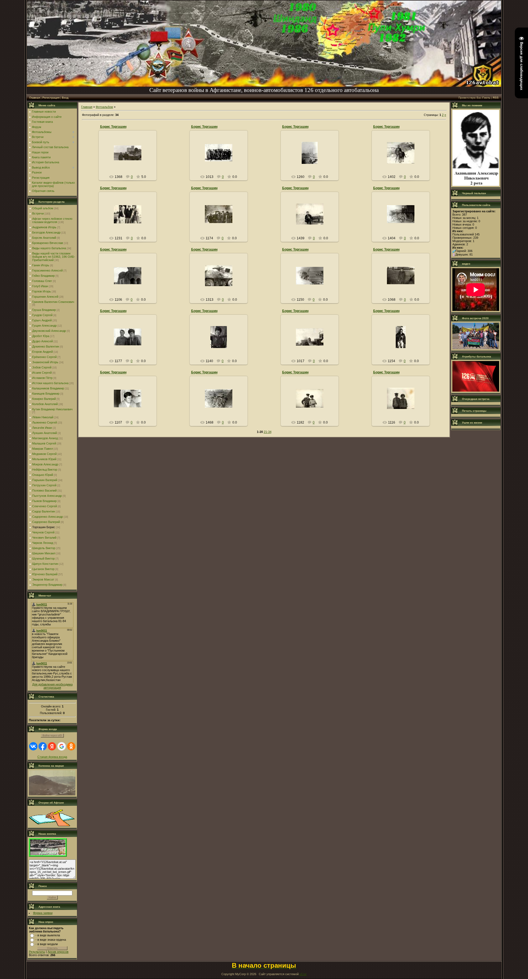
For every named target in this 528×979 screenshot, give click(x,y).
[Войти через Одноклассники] (71, 746)
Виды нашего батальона (49, 248)
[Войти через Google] (61, 746)
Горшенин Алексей (45, 296)
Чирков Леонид (42, 542)
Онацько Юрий (42, 474)
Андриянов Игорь (44, 227)
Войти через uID (52, 735)
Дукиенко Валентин (45, 346)
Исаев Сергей (42, 372)
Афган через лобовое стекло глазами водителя (52, 220)
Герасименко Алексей (47, 270)
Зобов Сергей (41, 367)
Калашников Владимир (48, 388)
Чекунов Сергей (43, 532)
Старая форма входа (52, 756)
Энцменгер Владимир (47, 584)
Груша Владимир (44, 309)
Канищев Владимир (45, 393)
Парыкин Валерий (44, 480)
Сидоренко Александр (47, 516)
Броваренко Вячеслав (47, 243)
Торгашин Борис (43, 527)
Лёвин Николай (42, 417)
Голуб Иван (40, 286)
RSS (496, 97)
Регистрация (50, 97)
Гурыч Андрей (42, 320)
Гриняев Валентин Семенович (53, 301)
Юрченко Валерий (44, 574)
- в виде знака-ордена (50, 939)
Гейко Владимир (43, 275)
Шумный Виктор (43, 558)
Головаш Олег (42, 281)
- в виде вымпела (47, 935)
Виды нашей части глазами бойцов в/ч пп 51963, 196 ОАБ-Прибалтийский (53, 257)
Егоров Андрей (42, 351)
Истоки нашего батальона (50, 383)
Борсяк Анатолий (44, 237)
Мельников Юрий (44, 459)
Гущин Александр (44, 325)
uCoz (303, 974)
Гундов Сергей (42, 315)
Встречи (38, 213)
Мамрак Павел (42, 448)
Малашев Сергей (44, 443)
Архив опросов (58, 951)
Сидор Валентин (43, 511)
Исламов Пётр (42, 377)
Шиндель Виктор (43, 548)
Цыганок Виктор (43, 569)
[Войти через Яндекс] (52, 746)
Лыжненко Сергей (44, 422)
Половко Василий (44, 490)
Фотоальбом (104, 107)
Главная (34, 97)
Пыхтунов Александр (47, 495)
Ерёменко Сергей (44, 357)
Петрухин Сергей (44, 485)
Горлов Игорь (41, 291)
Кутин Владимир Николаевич (52, 409)
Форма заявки (43, 913)
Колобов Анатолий (45, 404)
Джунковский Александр (49, 330)
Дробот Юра (40, 336)
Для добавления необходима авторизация (52, 686)
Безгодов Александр (46, 232)
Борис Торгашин (113, 127)
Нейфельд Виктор (44, 469)
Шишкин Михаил (43, 553)
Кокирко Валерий (44, 398)
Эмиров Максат (43, 579)
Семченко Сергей (44, 506)
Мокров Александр (45, 464)
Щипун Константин (45, 563)
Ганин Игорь (40, 265)
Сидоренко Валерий (46, 522)
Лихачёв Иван (42, 427)
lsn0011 (130, 161)
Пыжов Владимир (44, 501)
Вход (65, 97)
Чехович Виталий (44, 537)
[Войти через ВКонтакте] (33, 746)
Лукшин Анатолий (44, 433)
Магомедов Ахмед (45, 438)
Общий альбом (42, 208)
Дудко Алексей (42, 341)
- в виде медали (46, 944)
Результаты (37, 951)
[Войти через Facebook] (42, 746)
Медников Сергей (44, 453)
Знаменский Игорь (45, 362)
